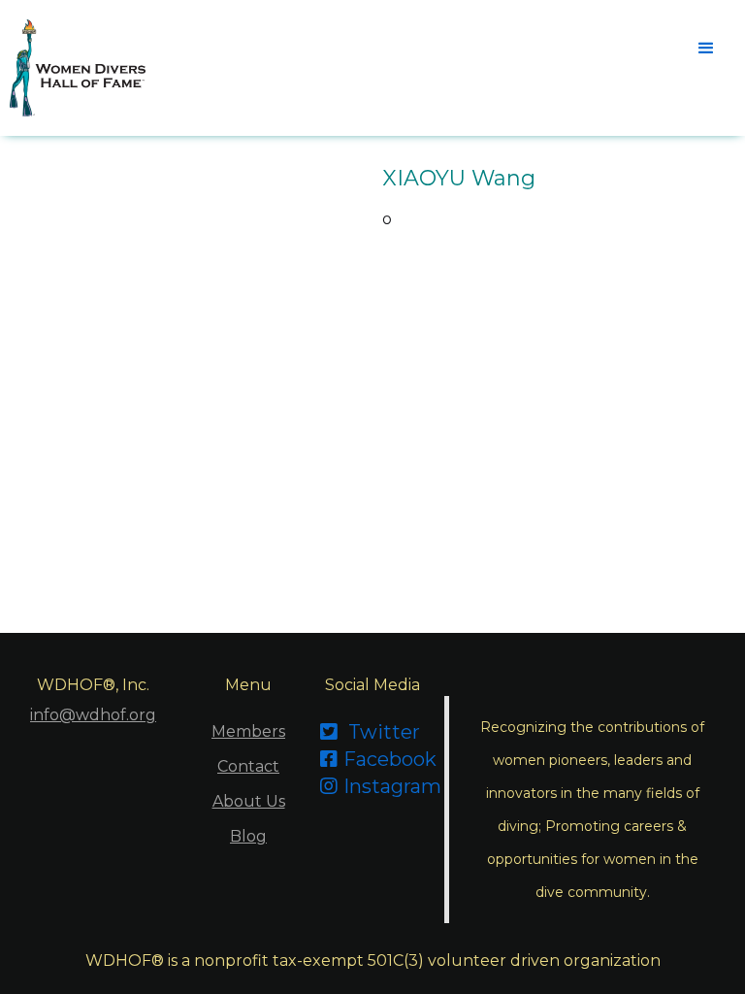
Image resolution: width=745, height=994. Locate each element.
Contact (248, 766)
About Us (248, 801)
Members (248, 731)
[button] (706, 48)
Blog (248, 836)
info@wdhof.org (93, 715)
